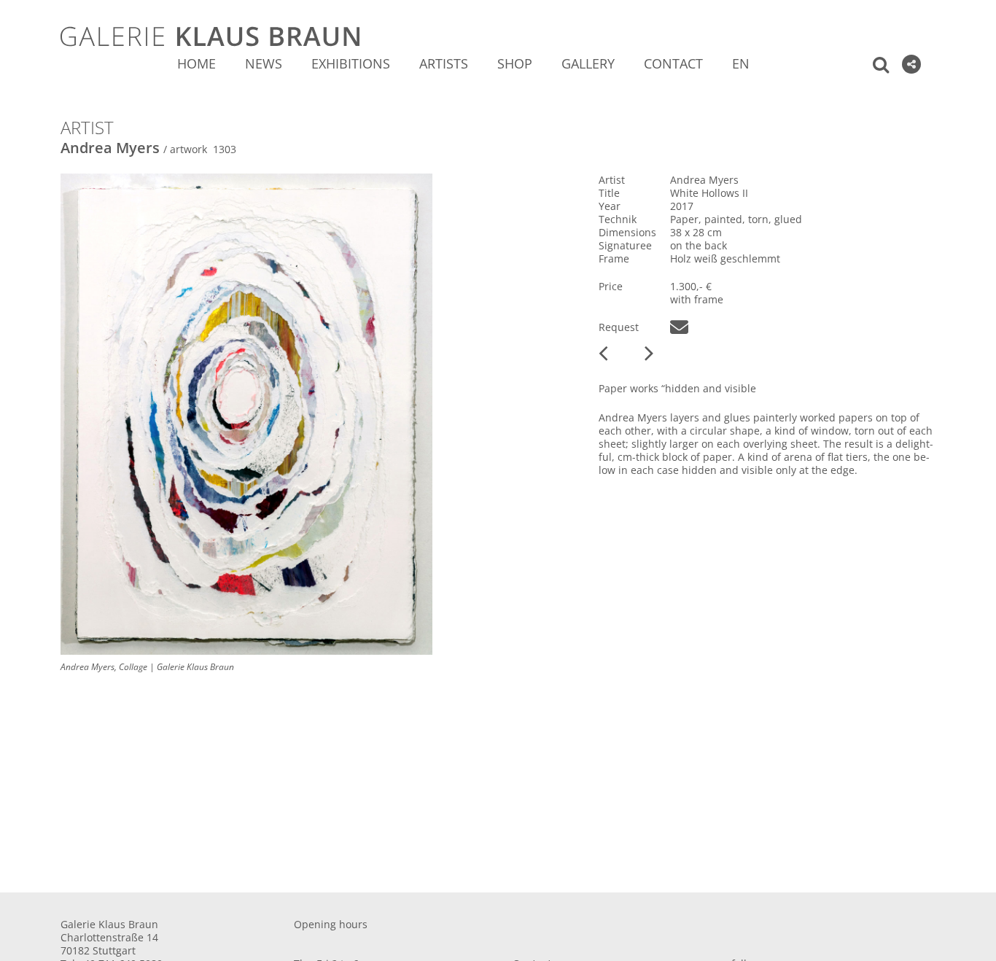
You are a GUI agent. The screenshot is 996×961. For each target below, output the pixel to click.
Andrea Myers (110, 147)
